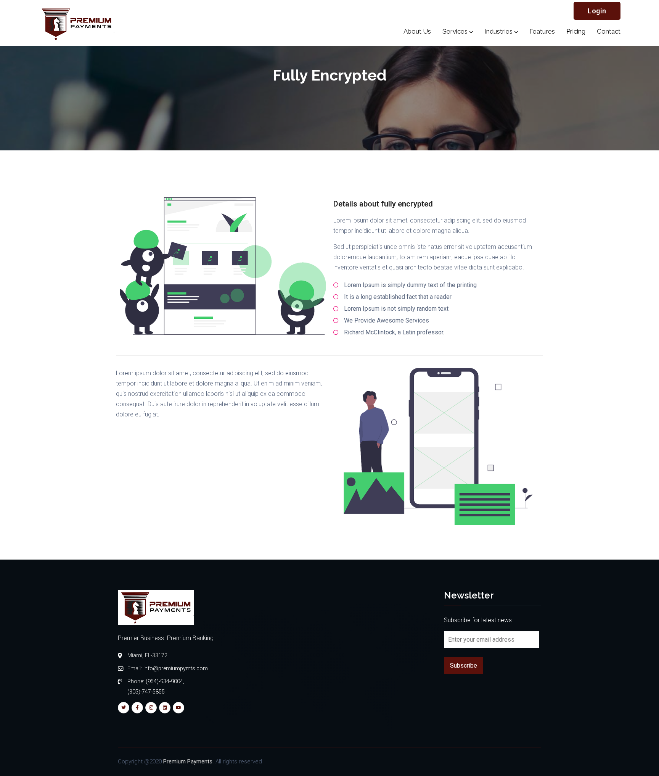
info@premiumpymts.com (175, 668)
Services (455, 31)
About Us (417, 31)
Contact (608, 31)
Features (542, 31)
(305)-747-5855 (146, 692)
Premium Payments (187, 761)
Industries (498, 31)
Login (597, 11)
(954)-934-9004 (164, 681)
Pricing (575, 31)
